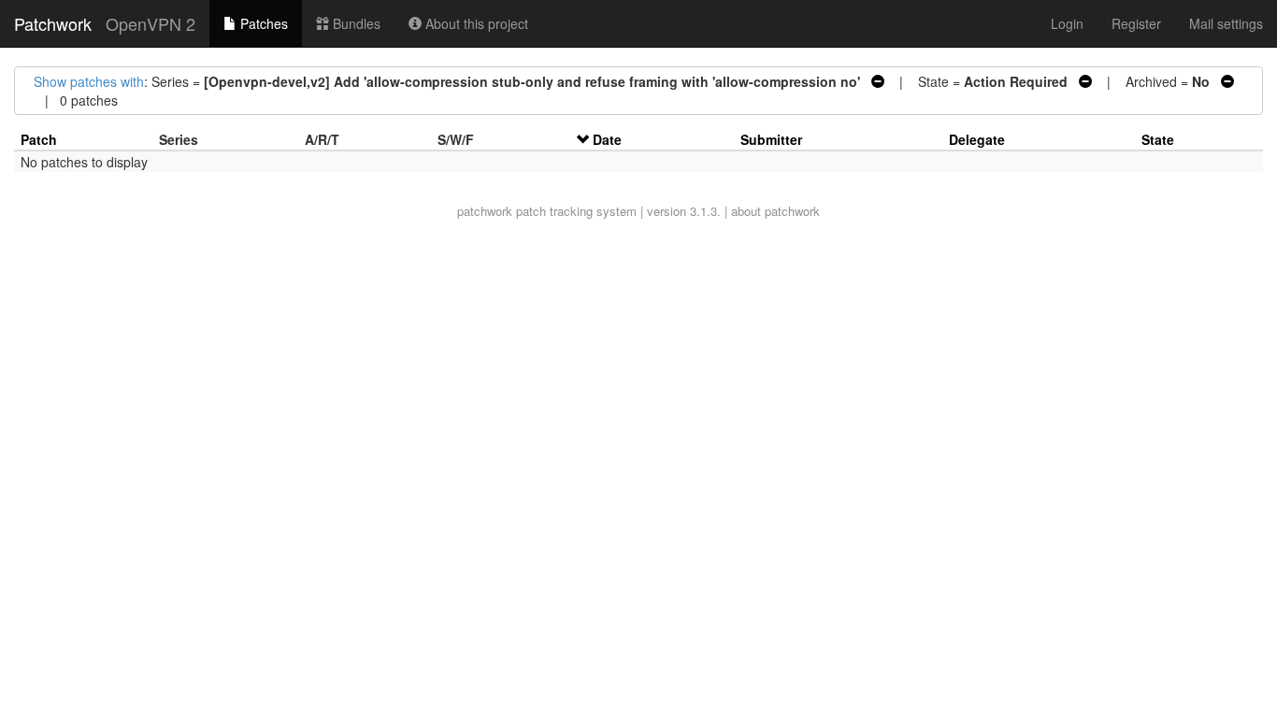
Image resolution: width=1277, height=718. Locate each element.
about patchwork (775, 211)
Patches (262, 23)
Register (1136, 23)
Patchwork (53, 23)
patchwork (484, 211)
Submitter (771, 139)
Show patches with (89, 81)
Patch (39, 139)
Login (1067, 23)
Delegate (977, 139)
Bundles (354, 23)
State (1157, 139)
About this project (475, 23)
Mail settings (1226, 23)
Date (607, 139)
